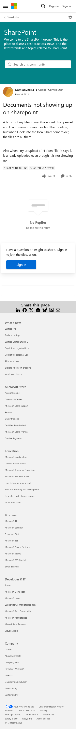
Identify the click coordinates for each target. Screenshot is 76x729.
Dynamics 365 (12, 534)
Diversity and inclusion (16, 681)
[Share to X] (31, 310)
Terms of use (32, 714)
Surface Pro (10, 328)
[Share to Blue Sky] (45, 310)
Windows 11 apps (13, 374)
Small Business (12, 566)
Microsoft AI (11, 521)
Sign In (66, 6)
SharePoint (13, 17)
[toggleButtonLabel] (70, 17)
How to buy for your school (18, 482)
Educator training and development (22, 489)
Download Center (13, 399)
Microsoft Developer (15, 591)
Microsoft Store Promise (17, 431)
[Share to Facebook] (24, 310)
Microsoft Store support (16, 405)
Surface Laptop (12, 335)
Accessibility (11, 688)
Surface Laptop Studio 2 (16, 341)
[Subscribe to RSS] (51, 310)
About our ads (43, 718)
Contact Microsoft (26, 710)
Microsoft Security (14, 527)
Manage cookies (13, 714)
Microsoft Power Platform (17, 547)
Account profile (12, 392)
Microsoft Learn (12, 598)
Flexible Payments (13, 438)
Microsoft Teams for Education (19, 469)
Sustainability (11, 694)
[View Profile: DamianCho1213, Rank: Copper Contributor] (8, 92)
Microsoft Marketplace (16, 617)
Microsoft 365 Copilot (15, 560)
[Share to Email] (58, 310)
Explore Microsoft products (18, 367)
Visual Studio (11, 630)
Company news (12, 662)
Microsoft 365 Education (17, 476)
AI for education (12, 502)
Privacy (43, 710)
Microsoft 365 (11, 540)
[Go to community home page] (14, 6)
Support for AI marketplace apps (20, 604)
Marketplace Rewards (15, 624)
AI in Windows (12, 361)
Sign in (21, 264)
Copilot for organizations (17, 348)
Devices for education (15, 463)
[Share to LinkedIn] (18, 310)
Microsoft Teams (13, 553)
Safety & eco (11, 718)
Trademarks (48, 714)
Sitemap (9, 710)
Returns (9, 412)
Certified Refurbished (15, 425)
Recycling (27, 718)
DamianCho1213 (26, 90)
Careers (9, 649)
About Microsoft (13, 655)
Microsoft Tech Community (18, 611)
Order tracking (12, 418)
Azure (8, 585)
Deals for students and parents (20, 495)
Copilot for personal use (16, 354)
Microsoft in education (16, 456)
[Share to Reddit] (38, 310)
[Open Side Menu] (5, 6)
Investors (9, 675)
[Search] (43, 6)
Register (54, 6)
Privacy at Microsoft (14, 668)
